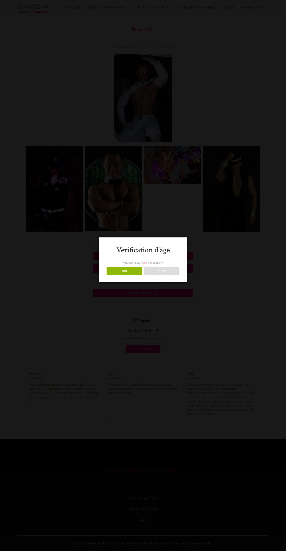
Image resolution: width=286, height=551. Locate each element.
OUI (124, 271)
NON (161, 271)
